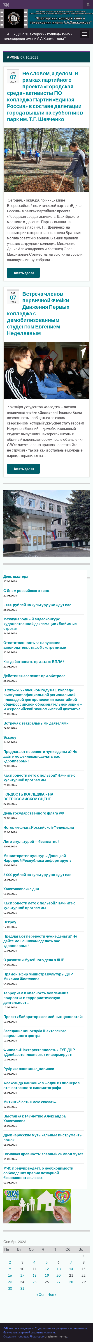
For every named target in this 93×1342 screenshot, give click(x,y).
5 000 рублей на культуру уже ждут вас (37, 605)
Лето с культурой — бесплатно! (31, 841)
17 (22, 1275)
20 (58, 1275)
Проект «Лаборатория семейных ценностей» (43, 1016)
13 (58, 1268)
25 (35, 1282)
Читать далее (23, 273)
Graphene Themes (55, 1336)
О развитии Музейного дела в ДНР (33, 960)
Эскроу (9, 737)
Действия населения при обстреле (34, 676)
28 (71, 1282)
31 (22, 1288)
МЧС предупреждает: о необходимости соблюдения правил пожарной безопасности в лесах (38, 1173)
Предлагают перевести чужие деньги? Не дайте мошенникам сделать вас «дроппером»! (40, 756)
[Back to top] (82, 1331)
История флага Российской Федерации (38, 827)
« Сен (40, 1294)
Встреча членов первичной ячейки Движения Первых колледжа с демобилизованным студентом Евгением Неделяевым (38, 313)
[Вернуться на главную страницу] (46, 18)
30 (10, 1288)
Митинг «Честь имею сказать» (30, 1102)
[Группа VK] (6, 3)
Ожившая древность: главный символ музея (43, 1154)
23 (10, 1282)
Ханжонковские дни (21, 889)
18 (35, 1275)
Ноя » (52, 1294)
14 (71, 1268)
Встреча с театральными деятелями (36, 723)
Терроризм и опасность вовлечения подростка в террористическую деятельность (35, 998)
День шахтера (15, 576)
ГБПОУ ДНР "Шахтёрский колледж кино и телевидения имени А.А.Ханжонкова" (37, 36)
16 (10, 1275)
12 (47, 1268)
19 (47, 1275)
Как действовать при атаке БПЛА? (33, 661)
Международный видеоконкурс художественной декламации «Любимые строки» (40, 624)
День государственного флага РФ (33, 813)
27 (58, 1282)
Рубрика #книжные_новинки (28, 1069)
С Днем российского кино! (27, 590)
